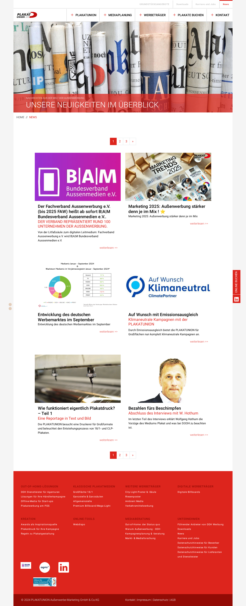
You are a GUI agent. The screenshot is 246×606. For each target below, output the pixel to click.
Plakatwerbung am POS (35, 506)
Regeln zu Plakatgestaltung (37, 533)
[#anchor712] (10, 308)
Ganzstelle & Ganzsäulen (88, 496)
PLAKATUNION (85, 15)
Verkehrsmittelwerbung (139, 506)
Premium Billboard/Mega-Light (92, 506)
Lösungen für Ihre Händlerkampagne (43, 496)
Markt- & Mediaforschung (140, 538)
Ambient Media (134, 501)
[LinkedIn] (236, 298)
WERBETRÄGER (154, 15)
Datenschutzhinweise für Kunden (198, 547)
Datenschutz (160, 600)
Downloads (182, 4)
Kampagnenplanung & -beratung (145, 533)
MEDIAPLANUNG (120, 15)
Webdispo (79, 524)
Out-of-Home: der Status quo (142, 524)
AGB (173, 600)
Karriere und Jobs (206, 4)
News (226, 4)
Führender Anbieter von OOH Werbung (201, 524)
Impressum (144, 600)
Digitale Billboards (189, 492)
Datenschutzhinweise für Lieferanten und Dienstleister (200, 554)
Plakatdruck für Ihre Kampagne (40, 529)
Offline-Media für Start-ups (37, 501)
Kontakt (222, 15)
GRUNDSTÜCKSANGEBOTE (154, 4)
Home (20, 117)
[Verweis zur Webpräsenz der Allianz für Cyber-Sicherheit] (44, 581)
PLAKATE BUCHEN (190, 15)
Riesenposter (133, 496)
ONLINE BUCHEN (236, 282)
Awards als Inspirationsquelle (39, 524)
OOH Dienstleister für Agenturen (40, 492)
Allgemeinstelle (82, 501)
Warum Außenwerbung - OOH (142, 529)
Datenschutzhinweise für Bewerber (198, 543)
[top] (10, 304)
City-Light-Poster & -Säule (140, 492)
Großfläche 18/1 (83, 492)
